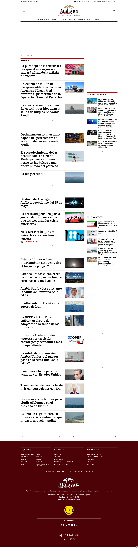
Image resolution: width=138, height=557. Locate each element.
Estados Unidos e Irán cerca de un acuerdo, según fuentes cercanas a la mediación (42, 277)
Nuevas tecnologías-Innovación (42, 465)
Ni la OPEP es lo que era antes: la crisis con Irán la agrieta (39, 235)
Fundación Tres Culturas (95, 456)
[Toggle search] (114, 11)
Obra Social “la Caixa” (94, 454)
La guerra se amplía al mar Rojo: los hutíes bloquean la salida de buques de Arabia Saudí (40, 110)
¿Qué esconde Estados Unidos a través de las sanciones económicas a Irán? (107, 224)
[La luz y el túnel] (74, 177)
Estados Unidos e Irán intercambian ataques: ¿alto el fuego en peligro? (41, 263)
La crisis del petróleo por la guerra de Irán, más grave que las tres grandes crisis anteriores (40, 219)
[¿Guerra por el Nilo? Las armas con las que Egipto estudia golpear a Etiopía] (92, 250)
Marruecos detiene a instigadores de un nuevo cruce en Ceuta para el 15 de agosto (106, 242)
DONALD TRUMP (106, 1)
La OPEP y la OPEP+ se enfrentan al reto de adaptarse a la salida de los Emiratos (40, 322)
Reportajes (24, 461)
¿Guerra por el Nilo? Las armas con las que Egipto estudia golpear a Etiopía (107, 251)
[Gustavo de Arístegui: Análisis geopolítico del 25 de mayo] (74, 203)
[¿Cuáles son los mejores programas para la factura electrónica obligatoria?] (92, 143)
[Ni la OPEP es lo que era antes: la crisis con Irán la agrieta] (74, 235)
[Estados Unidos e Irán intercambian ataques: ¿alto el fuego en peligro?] (74, 263)
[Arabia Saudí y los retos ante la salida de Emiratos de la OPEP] (74, 292)
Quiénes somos (49, 471)
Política (38, 454)
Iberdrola (90, 459)
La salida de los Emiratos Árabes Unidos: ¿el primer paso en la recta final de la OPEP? (39, 358)
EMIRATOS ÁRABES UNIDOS (93, 1)
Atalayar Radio (58, 459)
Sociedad (38, 459)
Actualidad (39, 456)
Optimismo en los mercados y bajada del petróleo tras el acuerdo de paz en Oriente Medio (42, 140)
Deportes (39, 461)
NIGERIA (114, 1)
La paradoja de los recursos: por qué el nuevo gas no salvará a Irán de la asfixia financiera (41, 71)
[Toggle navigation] (24, 11)
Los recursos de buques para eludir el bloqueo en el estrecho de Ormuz (41, 403)
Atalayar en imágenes (61, 464)
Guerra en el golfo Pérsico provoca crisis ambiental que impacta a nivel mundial (41, 417)
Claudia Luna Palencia (31, 241)
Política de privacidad (77, 471)
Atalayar (23, 55)
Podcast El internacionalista (63, 461)
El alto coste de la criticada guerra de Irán (40, 304)
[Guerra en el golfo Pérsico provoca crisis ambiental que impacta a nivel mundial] (74, 417)
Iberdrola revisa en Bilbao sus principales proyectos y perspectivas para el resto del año (107, 102)
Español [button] (25, 1)
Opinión (23, 464)
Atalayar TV (57, 456)
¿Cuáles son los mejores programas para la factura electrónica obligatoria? (107, 144)
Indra (89, 461)
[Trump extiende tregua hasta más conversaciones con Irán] (74, 389)
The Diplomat (91, 464)
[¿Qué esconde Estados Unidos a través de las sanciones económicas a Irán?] (92, 224)
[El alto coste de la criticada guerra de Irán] (74, 307)
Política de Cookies (62, 471)
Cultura (23, 459)
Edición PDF (57, 454)
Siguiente (115, 436)
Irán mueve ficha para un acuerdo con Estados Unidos (41, 373)
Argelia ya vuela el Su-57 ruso (107, 232)
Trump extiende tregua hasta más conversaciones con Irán (42, 387)
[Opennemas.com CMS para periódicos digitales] (69, 537)
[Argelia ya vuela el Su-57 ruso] (92, 233)
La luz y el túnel (32, 174)
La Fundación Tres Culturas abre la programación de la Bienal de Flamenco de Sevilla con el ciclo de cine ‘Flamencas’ (107, 134)
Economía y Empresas (27, 454)
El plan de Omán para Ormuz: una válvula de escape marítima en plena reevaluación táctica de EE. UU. (107, 112)
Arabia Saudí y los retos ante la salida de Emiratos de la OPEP (41, 292)
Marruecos (24, 456)
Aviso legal (89, 471)
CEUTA (83, 1)
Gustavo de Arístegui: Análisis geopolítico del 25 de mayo (41, 202)
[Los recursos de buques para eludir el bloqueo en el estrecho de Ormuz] (74, 403)
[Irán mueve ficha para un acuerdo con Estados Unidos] (74, 375)
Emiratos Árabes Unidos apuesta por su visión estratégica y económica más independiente (41, 340)
